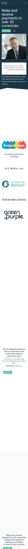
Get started (6, 31)
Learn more (8, 372)
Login (14, 31)
